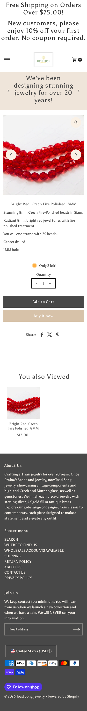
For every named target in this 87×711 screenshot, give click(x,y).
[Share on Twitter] (49, 334)
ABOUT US (12, 567)
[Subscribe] (77, 629)
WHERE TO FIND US (20, 545)
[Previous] (8, 91)
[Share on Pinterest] (57, 334)
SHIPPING (12, 556)
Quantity (43, 274)
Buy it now (43, 316)
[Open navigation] (7, 60)
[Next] (78, 91)
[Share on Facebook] (41, 334)
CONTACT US (14, 572)
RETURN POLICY (17, 561)
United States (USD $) (34, 651)
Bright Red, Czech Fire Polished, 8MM (23, 426)
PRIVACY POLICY (18, 578)
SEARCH (11, 539)
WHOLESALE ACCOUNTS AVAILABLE (34, 550)
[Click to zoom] (76, 122)
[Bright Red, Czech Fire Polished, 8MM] (23, 403)
